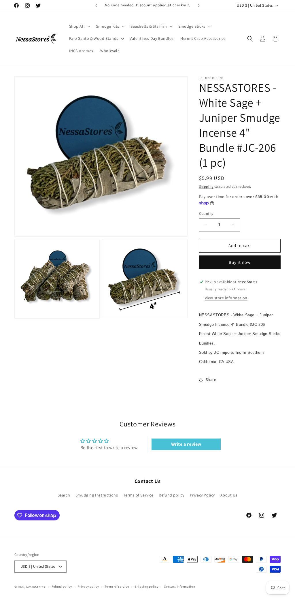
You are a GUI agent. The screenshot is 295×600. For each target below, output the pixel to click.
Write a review (186, 444)
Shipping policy (146, 586)
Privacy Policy (202, 495)
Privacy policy (88, 586)
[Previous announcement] (96, 5)
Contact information (179, 586)
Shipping (206, 186)
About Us (229, 495)
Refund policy (171, 495)
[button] (79, 26)
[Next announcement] (198, 5)
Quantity (206, 213)
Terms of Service (138, 495)
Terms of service (117, 586)
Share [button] (211, 379)
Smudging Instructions (96, 495)
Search (64, 495)
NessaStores (35, 587)
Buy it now (240, 262)
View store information (226, 297)
